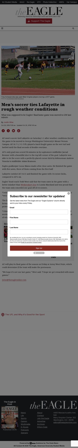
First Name (14, 217)
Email (12, 207)
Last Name (14, 227)
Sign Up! (39, 248)
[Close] (68, 193)
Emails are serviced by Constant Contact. (31, 242)
